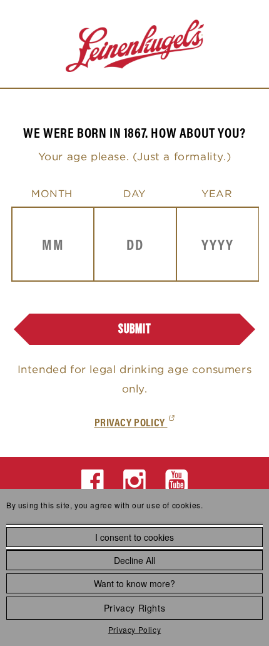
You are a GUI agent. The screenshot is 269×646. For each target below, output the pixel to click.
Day (134, 193)
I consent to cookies (134, 537)
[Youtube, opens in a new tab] (176, 481)
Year (216, 193)
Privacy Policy (134, 629)
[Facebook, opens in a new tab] (92, 481)
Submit (134, 329)
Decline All (134, 560)
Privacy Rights (134, 608)
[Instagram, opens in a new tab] (134, 481)
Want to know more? (134, 583)
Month (52, 193)
